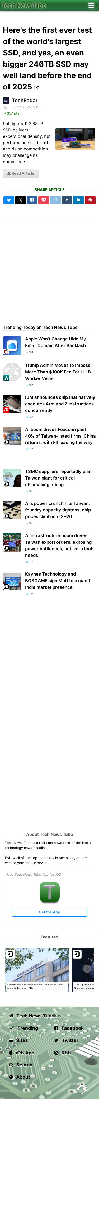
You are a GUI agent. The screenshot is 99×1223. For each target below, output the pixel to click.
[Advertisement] (49, 268)
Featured (49, 937)
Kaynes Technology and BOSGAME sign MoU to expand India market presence (57, 580)
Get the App (49, 912)
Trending (27, 1028)
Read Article (22, 173)
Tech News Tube (31, 1015)
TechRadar (24, 100)
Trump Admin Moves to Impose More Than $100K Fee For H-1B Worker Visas (58, 372)
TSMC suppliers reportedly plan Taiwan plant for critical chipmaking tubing (58, 478)
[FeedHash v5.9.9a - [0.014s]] (82, 1089)
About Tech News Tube (49, 834)
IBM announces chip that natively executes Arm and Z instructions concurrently (60, 404)
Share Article (50, 189)
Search (23, 1065)
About (22, 1077)
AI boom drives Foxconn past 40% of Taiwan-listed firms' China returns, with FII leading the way (60, 436)
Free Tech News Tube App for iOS (33, 874)
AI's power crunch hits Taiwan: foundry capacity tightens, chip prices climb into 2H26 (58, 510)
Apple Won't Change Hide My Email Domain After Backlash (55, 342)
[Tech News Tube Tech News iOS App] (50, 901)
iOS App (24, 1052)
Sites (21, 1040)
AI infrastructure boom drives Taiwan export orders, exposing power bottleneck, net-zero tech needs (59, 545)
